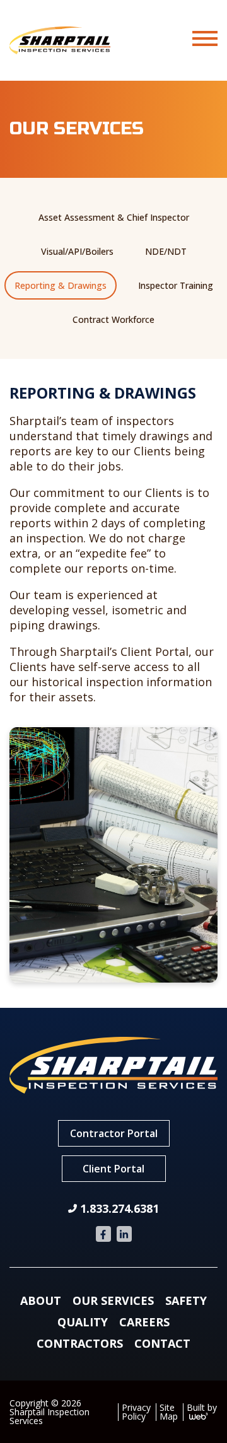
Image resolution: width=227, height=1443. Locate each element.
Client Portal (113, 1169)
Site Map (169, 1411)
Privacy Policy (136, 1411)
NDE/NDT (166, 251)
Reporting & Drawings (61, 285)
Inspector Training (175, 285)
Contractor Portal (114, 1133)
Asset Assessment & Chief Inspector (113, 217)
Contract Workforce (113, 319)
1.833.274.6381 (119, 1208)
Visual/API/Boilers (77, 251)
